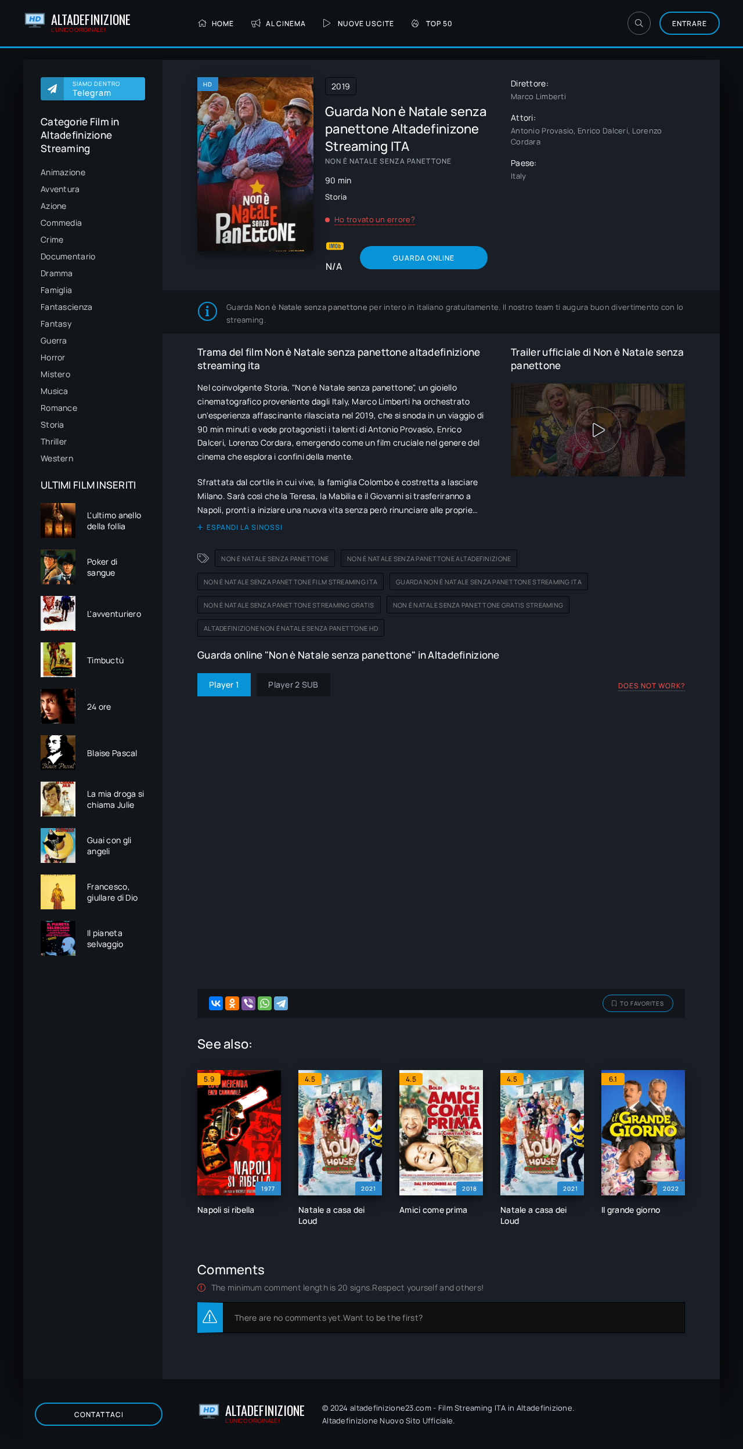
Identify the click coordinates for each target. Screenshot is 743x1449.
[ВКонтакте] (216, 1003)
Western (57, 458)
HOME (223, 23)
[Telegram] (281, 1003)
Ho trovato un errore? (374, 219)
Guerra (54, 340)
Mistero (55, 374)
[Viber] (248, 1003)
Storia (52, 424)
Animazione (63, 172)
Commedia (61, 222)
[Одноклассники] (232, 1003)
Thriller (54, 441)
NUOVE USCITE (366, 23)
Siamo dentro (96, 89)
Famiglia (56, 289)
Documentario (68, 256)
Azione (54, 205)
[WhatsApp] (265, 1003)
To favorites (642, 1003)
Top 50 (439, 23)
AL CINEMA (286, 23)
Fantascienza (66, 306)
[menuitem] (93, 172)
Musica (54, 390)
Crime (52, 239)
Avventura (60, 188)
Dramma (57, 273)
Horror (53, 357)
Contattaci (99, 1414)
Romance (59, 407)
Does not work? (651, 686)
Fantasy (56, 323)
